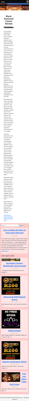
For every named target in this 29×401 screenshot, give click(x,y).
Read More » (5, 251)
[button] (27, 2)
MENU (3, 2)
